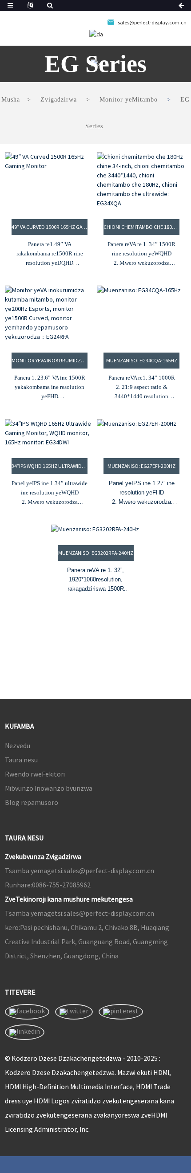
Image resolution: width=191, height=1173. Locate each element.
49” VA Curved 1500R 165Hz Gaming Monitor (50, 227)
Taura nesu (21, 759)
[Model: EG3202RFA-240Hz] (95, 529)
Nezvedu (17, 745)
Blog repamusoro (31, 802)
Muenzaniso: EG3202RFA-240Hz (95, 552)
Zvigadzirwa (58, 99)
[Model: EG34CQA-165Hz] (141, 313)
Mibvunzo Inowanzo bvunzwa (48, 788)
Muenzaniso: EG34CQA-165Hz (141, 360)
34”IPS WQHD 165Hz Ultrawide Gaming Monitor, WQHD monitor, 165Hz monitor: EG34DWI (50, 466)
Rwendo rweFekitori (35, 773)
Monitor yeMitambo (128, 99)
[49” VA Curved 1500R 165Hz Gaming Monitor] (49, 180)
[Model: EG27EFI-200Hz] (141, 433)
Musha (10, 99)
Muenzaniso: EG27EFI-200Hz (141, 466)
